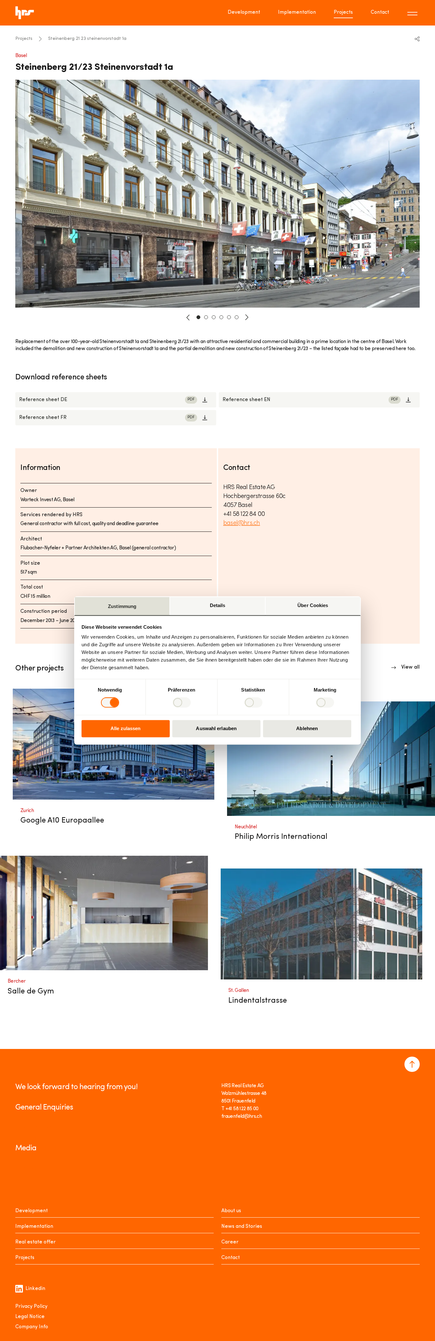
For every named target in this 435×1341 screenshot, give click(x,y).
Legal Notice (30, 1316)
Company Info (31, 1327)
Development (244, 12)
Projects (343, 12)
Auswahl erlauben (216, 728)
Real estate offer (35, 1242)
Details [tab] (217, 605)
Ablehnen (307, 728)
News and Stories (241, 1226)
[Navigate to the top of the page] (412, 1064)
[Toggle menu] (413, 12)
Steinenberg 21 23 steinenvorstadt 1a (87, 38)
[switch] (182, 703)
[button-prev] (188, 317)
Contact (380, 12)
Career (230, 1242)
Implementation (297, 12)
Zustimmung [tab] (122, 606)
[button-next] (247, 317)
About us (231, 1210)
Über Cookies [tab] (312, 605)
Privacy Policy (31, 1306)
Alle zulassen (125, 728)
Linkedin (35, 1288)
